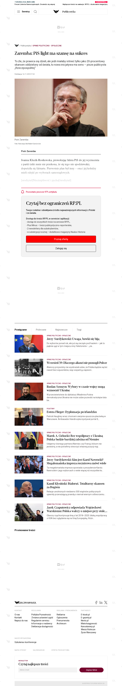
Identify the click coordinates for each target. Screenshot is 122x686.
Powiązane (21, 329)
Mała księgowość (89, 623)
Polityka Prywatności (41, 614)
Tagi (79, 329)
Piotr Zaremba (28, 151)
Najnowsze (61, 329)
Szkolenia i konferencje (25, 642)
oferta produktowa (60, 650)
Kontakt (18, 617)
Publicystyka (68, 11)
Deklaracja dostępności (42, 626)
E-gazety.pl (86, 617)
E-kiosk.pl (85, 614)
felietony (50, 408)
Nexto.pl (85, 620)
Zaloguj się (61, 248)
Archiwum (61, 623)
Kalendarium (38, 650)
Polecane (41, 329)
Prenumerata (63, 620)
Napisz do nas (21, 620)
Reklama (61, 614)
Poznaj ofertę (61, 239)
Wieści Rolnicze (88, 629)
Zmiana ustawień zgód (42, 617)
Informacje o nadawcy (41, 623)
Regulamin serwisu (40, 620)
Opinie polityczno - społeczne (47, 46)
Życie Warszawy (88, 632)
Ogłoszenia (62, 617)
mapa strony (20, 650)
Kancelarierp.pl (88, 626)
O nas (17, 614)
